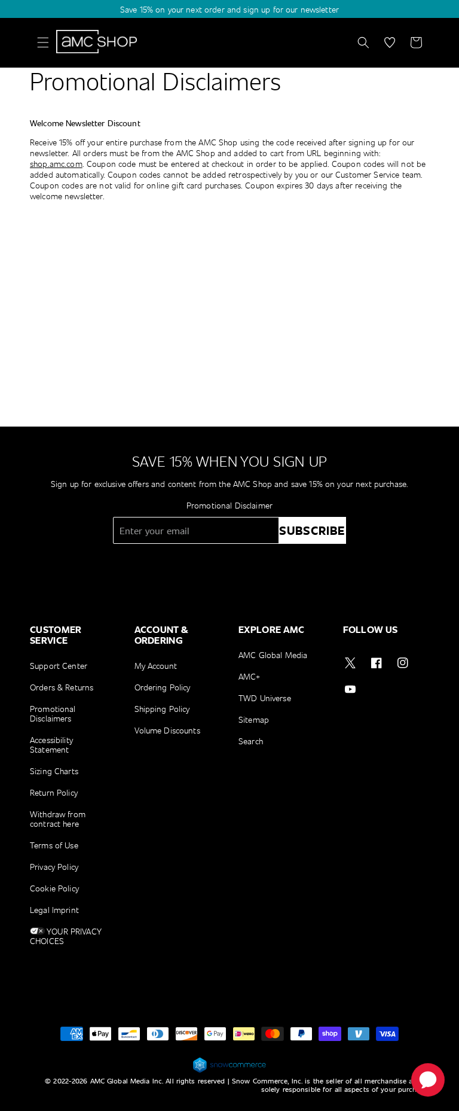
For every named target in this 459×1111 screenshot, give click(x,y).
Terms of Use (54, 845)
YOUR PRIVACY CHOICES (66, 936)
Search (250, 741)
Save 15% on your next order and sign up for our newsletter (229, 9)
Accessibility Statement (51, 744)
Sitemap (253, 719)
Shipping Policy (162, 708)
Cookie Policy (54, 888)
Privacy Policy (54, 866)
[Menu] (43, 42)
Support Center (58, 666)
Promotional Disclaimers (53, 713)
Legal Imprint (54, 909)
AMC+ (249, 676)
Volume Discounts (167, 730)
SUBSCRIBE (312, 530)
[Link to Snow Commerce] (229, 1070)
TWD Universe (264, 698)
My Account (155, 666)
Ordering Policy (162, 687)
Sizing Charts (54, 771)
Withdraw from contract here (57, 818)
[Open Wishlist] (390, 42)
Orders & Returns (61, 687)
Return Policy (54, 792)
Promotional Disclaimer (229, 505)
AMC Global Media (272, 655)
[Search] (363, 42)
